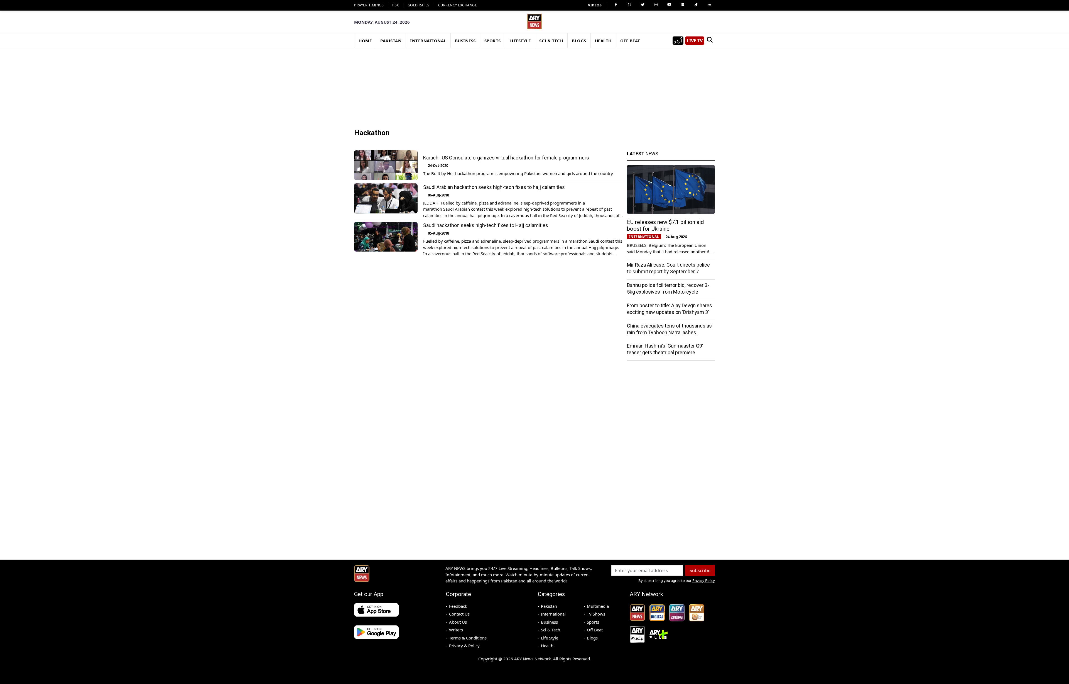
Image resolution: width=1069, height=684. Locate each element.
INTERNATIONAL (428, 40)
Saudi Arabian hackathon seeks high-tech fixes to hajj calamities (494, 187)
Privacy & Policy (464, 645)
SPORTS (492, 40)
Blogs (592, 638)
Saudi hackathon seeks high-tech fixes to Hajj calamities (485, 225)
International (553, 614)
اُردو (678, 41)
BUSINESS (465, 40)
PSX (395, 5)
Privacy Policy (703, 580)
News (642, 153)
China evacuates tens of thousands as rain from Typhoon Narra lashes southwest (669, 332)
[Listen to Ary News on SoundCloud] (709, 5)
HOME (365, 40)
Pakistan (549, 606)
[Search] (709, 40)
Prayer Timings (369, 5)
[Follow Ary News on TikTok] (696, 5)
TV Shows (596, 614)
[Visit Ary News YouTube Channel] (669, 5)
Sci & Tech (550, 630)
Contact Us (459, 614)
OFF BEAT (630, 40)
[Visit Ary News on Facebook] (615, 5)
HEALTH (603, 40)
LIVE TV (695, 41)
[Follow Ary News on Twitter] (642, 5)
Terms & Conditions (468, 638)
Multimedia (598, 606)
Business (549, 622)
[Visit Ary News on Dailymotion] (682, 5)
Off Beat (595, 630)
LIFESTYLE (520, 40)
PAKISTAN (390, 40)
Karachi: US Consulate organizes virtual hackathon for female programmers (506, 158)
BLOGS (579, 40)
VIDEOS (595, 5)
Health (547, 645)
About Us (458, 622)
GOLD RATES (419, 5)
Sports (593, 622)
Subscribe (700, 570)
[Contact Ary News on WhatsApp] (629, 5)
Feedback (458, 606)
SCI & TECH (551, 40)
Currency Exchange (457, 5)
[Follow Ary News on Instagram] (655, 5)
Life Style (549, 638)
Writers (456, 630)
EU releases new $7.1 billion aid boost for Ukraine (665, 225)
